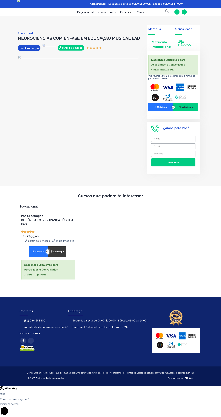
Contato (142, 12)
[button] (110, 409)
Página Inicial (85, 12)
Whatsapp (187, 107)
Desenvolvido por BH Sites (180, 378)
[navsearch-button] (167, 12)
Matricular (162, 107)
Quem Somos (107, 12)
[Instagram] (184, 12)
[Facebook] (177, 12)
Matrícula (40, 251)
